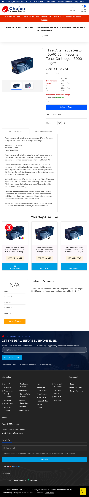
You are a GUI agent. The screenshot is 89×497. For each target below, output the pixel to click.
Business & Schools (65, 2)
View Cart (57, 397)
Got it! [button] (82, 491)
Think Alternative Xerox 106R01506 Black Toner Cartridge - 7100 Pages (44, 250)
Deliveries (23, 390)
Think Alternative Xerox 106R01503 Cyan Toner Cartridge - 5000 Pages (74, 250)
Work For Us (58, 400)
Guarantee (24, 407)
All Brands (7, 387)
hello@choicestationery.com (12, 433)
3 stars (8, 302)
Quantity (56, 97)
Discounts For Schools (25, 395)
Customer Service (24, 385)
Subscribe (44, 459)
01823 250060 (38, 2)
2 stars (8, 308)
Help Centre (79, 2)
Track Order (50, 2)
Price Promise (42, 394)
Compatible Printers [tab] (43, 131)
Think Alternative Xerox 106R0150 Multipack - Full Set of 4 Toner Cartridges (14, 250)
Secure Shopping (40, 405)
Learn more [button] (49, 493)
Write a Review (15, 321)
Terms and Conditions (58, 385)
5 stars (8, 291)
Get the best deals (11, 358)
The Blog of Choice (58, 391)
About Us (7, 384)
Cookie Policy (8, 404)
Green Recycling (24, 401)
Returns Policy (42, 401)
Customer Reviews (7, 408)
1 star (7, 313)
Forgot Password (76, 391)
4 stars (8, 297)
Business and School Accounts (8, 394)
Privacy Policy (42, 397)
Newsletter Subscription (41, 388)
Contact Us (8, 400)
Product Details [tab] (15, 131)
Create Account (76, 387)
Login (72, 384)
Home (46, 36)
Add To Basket (67, 107)
